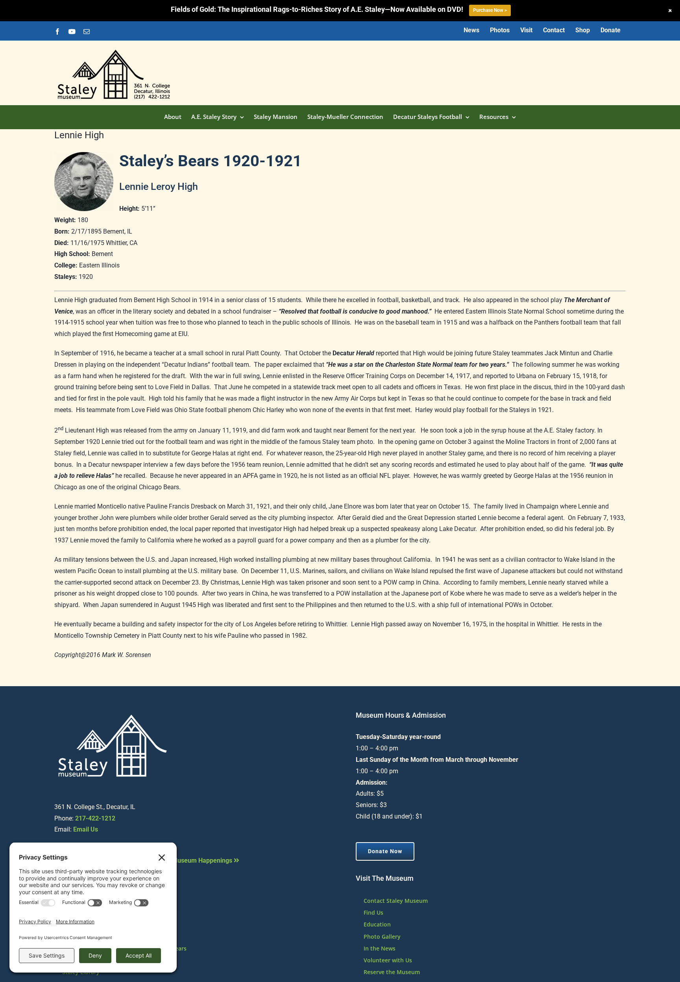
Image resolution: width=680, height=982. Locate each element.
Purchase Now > (490, 10)
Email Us (85, 829)
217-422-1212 (95, 818)
